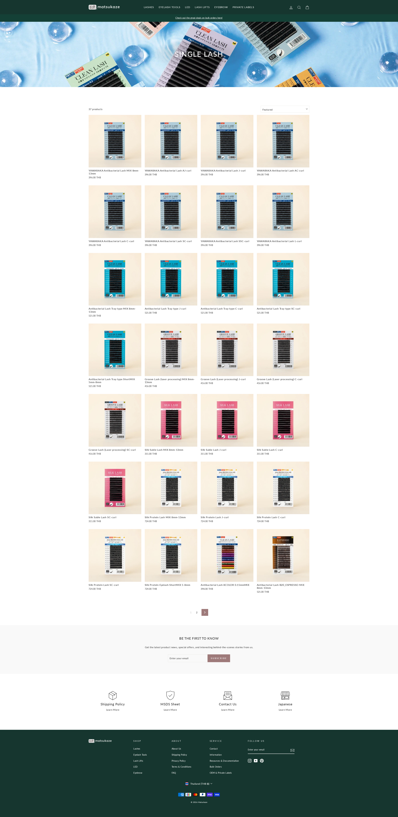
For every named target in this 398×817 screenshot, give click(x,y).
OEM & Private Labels (221, 773)
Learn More (112, 709)
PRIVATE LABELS (243, 7)
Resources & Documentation (224, 761)
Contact (214, 749)
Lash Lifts (138, 761)
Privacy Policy (179, 761)
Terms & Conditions (181, 767)
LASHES (149, 7)
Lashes (136, 749)
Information (216, 755)
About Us (176, 749)
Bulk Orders (216, 767)
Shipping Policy (179, 755)
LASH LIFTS (202, 7)
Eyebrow (137, 773)
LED (187, 7)
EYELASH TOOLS (169, 7)
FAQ (174, 773)
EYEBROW (221, 7)
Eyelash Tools (140, 755)
